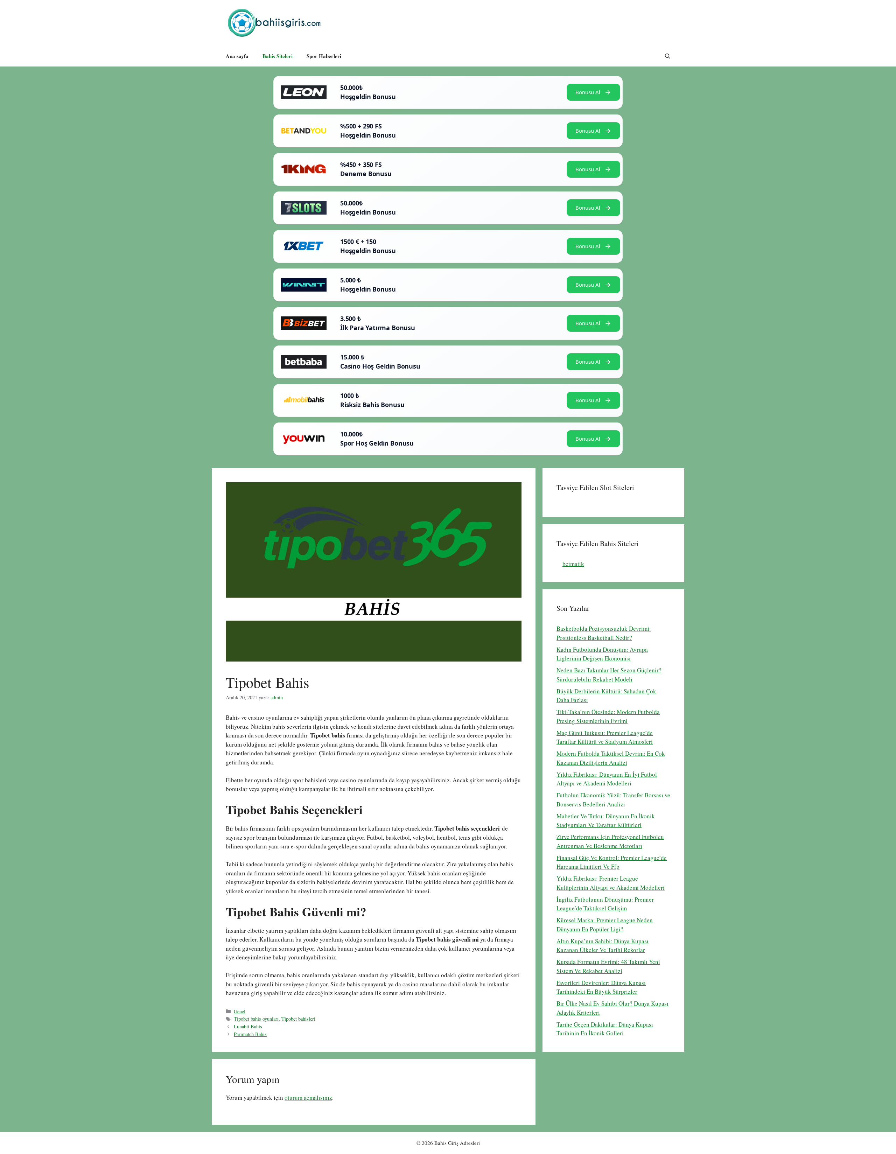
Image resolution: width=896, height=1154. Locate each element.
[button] (667, 56)
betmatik (573, 564)
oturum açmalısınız (308, 1097)
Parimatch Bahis (250, 1034)
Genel (239, 1011)
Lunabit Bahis (248, 1026)
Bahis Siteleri (277, 56)
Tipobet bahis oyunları (256, 1018)
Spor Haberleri (324, 56)
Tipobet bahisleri (298, 1018)
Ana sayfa (237, 56)
